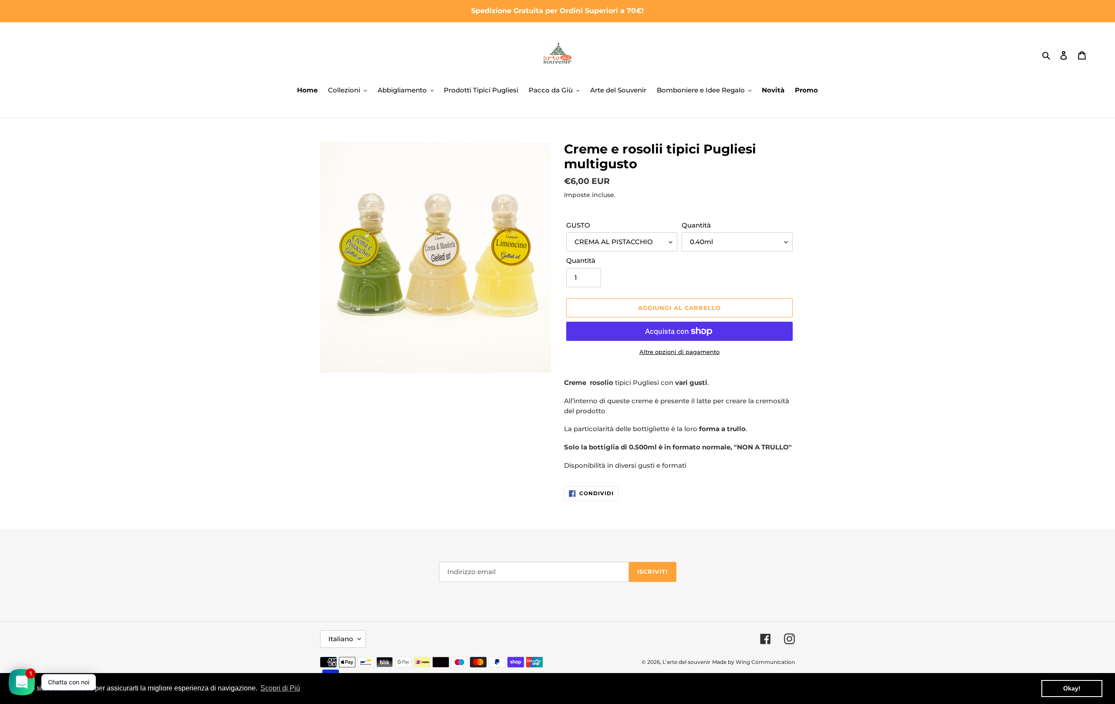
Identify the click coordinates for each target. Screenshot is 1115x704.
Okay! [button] (1072, 688)
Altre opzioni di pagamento (679, 351)
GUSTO (578, 225)
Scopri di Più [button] (280, 688)
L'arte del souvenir (686, 662)
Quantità (696, 225)
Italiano (340, 639)
